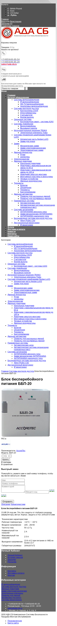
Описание (5, 504)
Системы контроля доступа (20, 253)
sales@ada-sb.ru (15, 608)
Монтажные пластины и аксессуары (30, 319)
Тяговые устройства (23, 321)
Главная (5, 19)
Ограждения (19, 330)
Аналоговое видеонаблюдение (28, 251)
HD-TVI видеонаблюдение (25, 248)
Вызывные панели (22, 273)
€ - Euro (11, 11)
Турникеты (12, 325)
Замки (10, 286)
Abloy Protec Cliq (21, 363)
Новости (12, 231)
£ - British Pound (15, 9)
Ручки (16, 297)
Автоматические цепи (24, 345)
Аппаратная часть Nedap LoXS (28, 281)
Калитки (17, 327)
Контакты (12, 234)
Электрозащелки (15, 301)
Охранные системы (16, 264)
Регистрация (15, 21)
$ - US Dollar (13, 13)
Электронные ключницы (12, 593)
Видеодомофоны (21, 270)
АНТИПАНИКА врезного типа (27, 354)
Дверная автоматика (17, 336)
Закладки (12, 560)
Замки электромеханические (27, 290)
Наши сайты (13, 236)
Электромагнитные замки (25, 292)
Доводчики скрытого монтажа (27, 317)
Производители (15, 621)
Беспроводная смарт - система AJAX (30, 266)
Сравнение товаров (10, 26)
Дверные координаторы (25, 323)
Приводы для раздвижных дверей (29, 341)
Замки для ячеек (21, 284)
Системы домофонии (17, 268)
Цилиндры (18, 299)
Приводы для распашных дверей (29, 338)
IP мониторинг (20, 367)
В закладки (6, 462)
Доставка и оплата (16, 229)
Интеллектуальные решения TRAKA (24, 275)
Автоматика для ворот (11, 597)
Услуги (11, 227)
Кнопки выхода (20, 262)
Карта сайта (13, 623)
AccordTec (20, 451)
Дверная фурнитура (17, 295)
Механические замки (23, 288)
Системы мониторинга (11, 600)
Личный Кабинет (15, 555)
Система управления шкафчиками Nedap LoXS (29, 279)
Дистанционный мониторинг (20, 365)
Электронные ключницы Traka (27, 277)
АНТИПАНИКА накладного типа (28, 358)
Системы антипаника (17, 352)
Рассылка (12, 562)
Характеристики (18, 504)
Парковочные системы (18, 343)
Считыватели (20, 259)
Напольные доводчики (24, 306)
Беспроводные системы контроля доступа (27, 360)
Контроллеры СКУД (23, 255)
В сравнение (7, 464)
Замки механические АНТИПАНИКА (30, 356)
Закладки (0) (6, 24)
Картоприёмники (21, 334)
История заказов (15, 557)
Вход (3, 21)
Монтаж (11, 575)
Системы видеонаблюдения (20, 244)
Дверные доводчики (16, 303)
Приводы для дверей (10, 595)
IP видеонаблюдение (23, 246)
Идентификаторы (22, 257)
